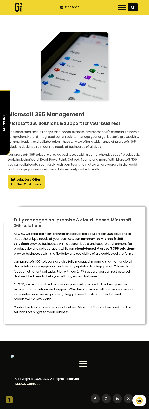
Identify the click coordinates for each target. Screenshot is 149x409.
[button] (70, 7)
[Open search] (133, 7)
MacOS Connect (28, 383)
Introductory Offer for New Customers (26, 182)
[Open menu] (122, 7)
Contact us (22, 307)
